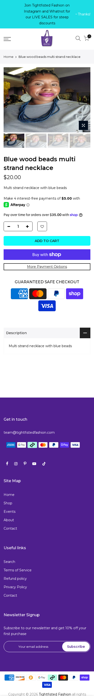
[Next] (83, 100)
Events (9, 511)
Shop (8, 503)
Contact (10, 528)
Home (8, 57)
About (9, 520)
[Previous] (10, 100)
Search (9, 562)
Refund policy (15, 578)
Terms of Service (18, 570)
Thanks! (12, 14)
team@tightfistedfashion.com (29, 432)
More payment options (47, 266)
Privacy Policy (15, 587)
